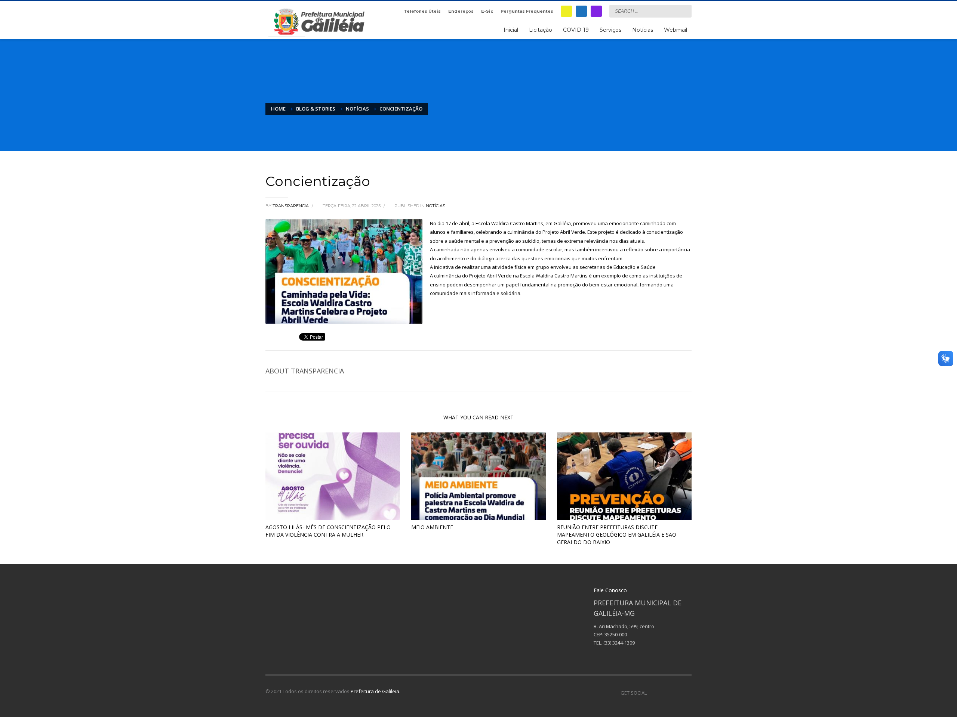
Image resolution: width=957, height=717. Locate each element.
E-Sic (487, 11)
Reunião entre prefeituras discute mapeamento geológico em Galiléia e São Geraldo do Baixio (616, 535)
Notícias (435, 205)
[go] (684, 10)
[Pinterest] (674, 692)
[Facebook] (581, 11)
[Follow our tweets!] (663, 692)
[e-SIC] (566, 11)
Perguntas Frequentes (527, 11)
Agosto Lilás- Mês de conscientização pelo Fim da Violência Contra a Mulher (328, 531)
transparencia (291, 205)
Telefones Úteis (422, 11)
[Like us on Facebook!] (652, 692)
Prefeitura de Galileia (375, 691)
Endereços (461, 11)
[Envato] (686, 692)
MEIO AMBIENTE (432, 527)
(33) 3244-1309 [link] (619, 642)
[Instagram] (596, 11)
